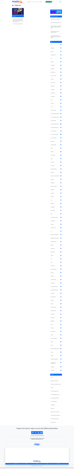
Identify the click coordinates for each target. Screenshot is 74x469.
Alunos (52, 377)
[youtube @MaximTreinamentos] (38, 444)
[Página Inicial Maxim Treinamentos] (17, 1)
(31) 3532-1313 (34, 435)
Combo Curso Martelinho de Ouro (56, 384)
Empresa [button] (28, 1)
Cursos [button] (33, 1)
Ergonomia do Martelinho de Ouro (56, 22)
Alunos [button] (36, 1)
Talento (17, 5)
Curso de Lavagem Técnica (55, 391)
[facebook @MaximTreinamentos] (36, 444)
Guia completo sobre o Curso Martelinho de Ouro (55, 32)
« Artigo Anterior (53, 10)
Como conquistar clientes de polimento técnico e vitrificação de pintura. (56, 36)
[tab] (32, 432)
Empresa (16, 463)
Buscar (60, 1)
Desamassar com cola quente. (55, 19)
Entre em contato (48, 1)
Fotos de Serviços (53, 422)
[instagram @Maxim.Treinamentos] (34, 444)
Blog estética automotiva (54, 380)
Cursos (58, 463)
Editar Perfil (52, 408)
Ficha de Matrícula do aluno (55, 418)
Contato (40, 1)
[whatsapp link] (39, 444)
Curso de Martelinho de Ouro (55, 394)
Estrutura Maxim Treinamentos (55, 415)
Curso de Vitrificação (54, 401)
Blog (37, 463)
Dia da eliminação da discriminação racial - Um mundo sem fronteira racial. (56, 27)
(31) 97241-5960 (40, 435)
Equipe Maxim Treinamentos (55, 411)
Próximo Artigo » (59, 10)
